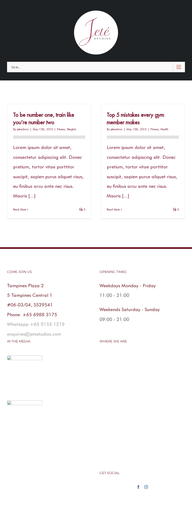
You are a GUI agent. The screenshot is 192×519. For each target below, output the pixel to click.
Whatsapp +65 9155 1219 (36, 324)
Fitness (61, 129)
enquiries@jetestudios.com (34, 334)
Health (164, 129)
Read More (19, 209)
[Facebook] (138, 487)
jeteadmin (23, 129)
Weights (71, 129)
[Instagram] (146, 487)
